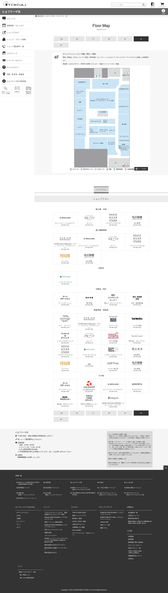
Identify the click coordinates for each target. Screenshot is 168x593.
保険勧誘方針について (135, 556)
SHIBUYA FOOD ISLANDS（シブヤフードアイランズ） (112, 513)
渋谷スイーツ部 (105, 525)
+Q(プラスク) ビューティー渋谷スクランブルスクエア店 (108, 494)
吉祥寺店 (48, 482)
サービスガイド (13, 67)
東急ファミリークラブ (79, 515)
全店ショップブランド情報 (6, 92)
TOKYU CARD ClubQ (79, 512)
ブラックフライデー (50, 535)
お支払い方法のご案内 (79, 521)
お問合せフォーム (133, 515)
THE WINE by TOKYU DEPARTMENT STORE (83, 494)
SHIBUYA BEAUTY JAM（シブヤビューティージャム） (111, 518)
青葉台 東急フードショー (134, 487)
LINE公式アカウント (78, 524)
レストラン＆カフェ (14, 60)
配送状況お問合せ (28, 92)
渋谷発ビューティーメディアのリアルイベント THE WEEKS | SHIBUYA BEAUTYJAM (56, 540)
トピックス (11, 18)
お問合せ (17, 92)
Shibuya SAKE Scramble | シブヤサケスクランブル (56, 518)
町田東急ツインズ (23, 487)
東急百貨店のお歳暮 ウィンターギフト (55, 549)
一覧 (61, 39)
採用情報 (131, 539)
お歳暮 (19, 518)
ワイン (19, 524)
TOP (165, 468)
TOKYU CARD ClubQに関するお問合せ (134, 552)
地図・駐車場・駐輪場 (15, 74)
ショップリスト (101, 189)
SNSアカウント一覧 (134, 548)
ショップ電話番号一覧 (15, 46)
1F (93, 39)
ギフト (19, 527)
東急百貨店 (40, 16)
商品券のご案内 (77, 518)
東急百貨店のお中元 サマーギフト (54, 545)
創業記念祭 (47, 532)
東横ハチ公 (103, 528)
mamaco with (104, 522)
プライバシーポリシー (135, 545)
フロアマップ (60, 16)
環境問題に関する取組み (135, 542)
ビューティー (21, 521)
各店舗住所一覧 (133, 512)
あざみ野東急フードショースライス (53, 494)
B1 (77, 39)
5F (61, 45)
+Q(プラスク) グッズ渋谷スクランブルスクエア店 (135, 494)
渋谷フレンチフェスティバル (53, 529)
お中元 (19, 515)
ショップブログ (13, 32)
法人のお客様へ (77, 530)
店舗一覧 (152, 6)
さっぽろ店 (129, 482)
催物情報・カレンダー (15, 25)
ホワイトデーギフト (23, 512)
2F (109, 39)
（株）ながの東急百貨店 (26, 578)
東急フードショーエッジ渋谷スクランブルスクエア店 (81, 488)
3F (125, 39)
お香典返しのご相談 (78, 527)
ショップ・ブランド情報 (16, 39)
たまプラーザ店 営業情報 (16, 81)
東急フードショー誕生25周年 (53, 522)
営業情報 (163, 13)
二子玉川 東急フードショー (107, 487)
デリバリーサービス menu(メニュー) (83, 534)
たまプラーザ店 (11, 11)
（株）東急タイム (24, 575)
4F (141, 39)
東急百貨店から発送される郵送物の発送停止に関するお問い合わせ (139, 522)
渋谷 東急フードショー (52, 487)
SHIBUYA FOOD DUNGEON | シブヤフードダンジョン (55, 526)
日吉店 (101, 482)
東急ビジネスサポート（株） (28, 572)
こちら (36, 439)
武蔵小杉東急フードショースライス (26, 494)
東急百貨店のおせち (50, 552)
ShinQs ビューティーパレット (27, 498)
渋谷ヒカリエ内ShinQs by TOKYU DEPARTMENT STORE (28, 483)
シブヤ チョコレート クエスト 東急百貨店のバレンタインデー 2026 (55, 513)
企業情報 (131, 536)
